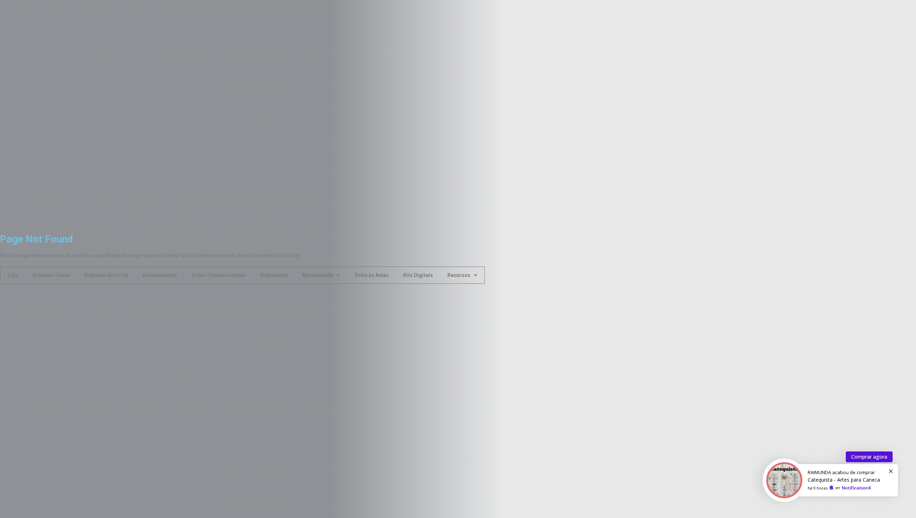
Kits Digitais (418, 275)
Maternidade (317, 275)
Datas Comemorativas (218, 275)
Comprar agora (869, 456)
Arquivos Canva (51, 275)
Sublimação (274, 275)
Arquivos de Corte (106, 275)
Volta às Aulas (372, 275)
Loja (13, 275)
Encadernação (160, 275)
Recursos (458, 275)
